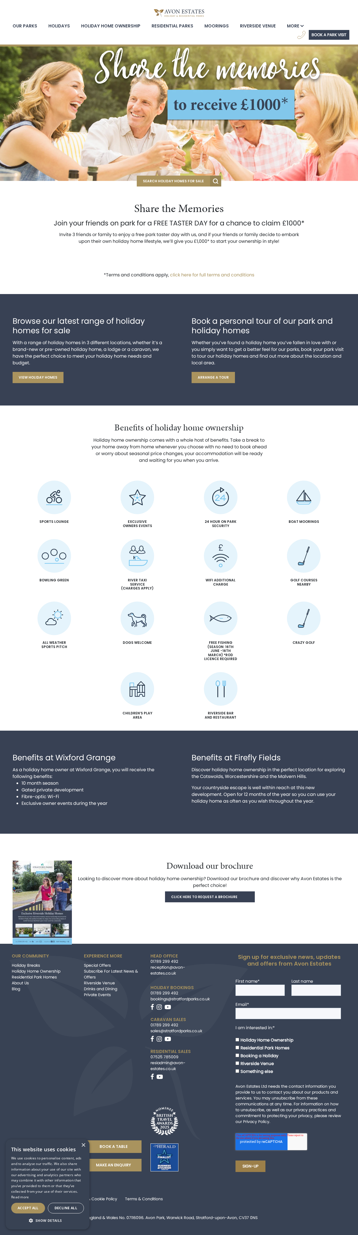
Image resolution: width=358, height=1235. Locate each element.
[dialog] (48, 1184)
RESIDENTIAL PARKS (172, 26)
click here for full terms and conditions (212, 275)
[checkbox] (288, 1053)
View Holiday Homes (38, 377)
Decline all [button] (66, 1208)
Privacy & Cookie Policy (94, 1199)
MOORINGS (216, 26)
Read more (20, 1197)
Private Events (97, 995)
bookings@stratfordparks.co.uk (180, 999)
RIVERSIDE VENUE (258, 26)
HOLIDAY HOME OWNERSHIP (110, 26)
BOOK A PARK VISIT (329, 35)
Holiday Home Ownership (36, 971)
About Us (20, 983)
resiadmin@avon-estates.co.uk (167, 1065)
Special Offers (97, 965)
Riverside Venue (99, 983)
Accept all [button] (28, 1208)
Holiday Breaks (26, 965)
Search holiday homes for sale (173, 181)
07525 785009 (164, 1057)
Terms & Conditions (144, 1199)
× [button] (83, 1145)
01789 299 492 (164, 961)
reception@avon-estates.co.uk (167, 970)
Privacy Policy (256, 1121)
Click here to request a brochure (204, 896)
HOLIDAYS (59, 26)
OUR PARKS (25, 26)
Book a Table (114, 1146)
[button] (47, 1220)
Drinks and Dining (100, 989)
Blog (16, 989)
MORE (293, 26)
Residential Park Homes (34, 977)
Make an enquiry (113, 1165)
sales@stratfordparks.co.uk (176, 1031)
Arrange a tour (213, 377)
